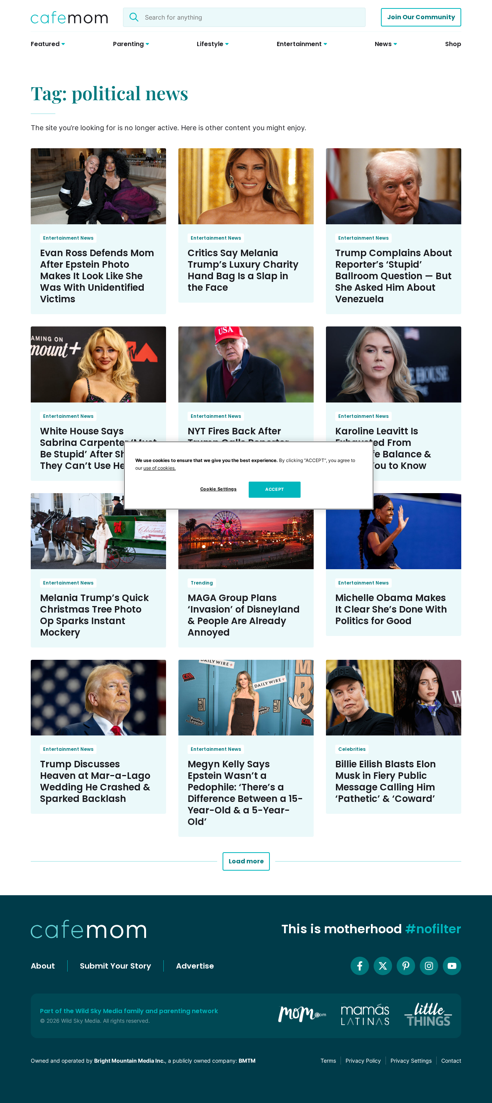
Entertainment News (68, 238)
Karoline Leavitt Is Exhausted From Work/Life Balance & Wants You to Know (383, 448)
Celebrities (352, 749)
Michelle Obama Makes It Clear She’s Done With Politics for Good (391, 609)
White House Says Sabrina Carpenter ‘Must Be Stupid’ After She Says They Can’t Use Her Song (98, 448)
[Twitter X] (383, 966)
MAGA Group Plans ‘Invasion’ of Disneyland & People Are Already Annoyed (244, 615)
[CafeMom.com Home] (69, 17)
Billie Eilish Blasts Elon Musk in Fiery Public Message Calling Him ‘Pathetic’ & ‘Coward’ (385, 781)
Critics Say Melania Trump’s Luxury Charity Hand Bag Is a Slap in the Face (243, 270)
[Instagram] (429, 966)
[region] (249, 475)
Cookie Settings (218, 489)
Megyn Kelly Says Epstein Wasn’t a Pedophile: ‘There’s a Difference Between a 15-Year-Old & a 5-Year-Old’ (245, 793)
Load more (246, 861)
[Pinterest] (406, 966)
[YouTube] (452, 966)
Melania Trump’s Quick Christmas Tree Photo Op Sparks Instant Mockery (94, 615)
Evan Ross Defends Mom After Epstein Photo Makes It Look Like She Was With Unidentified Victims (97, 276)
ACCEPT (274, 489)
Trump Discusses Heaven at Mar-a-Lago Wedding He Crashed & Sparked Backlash (95, 781)
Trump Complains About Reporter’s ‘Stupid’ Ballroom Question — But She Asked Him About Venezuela (393, 276)
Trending (202, 583)
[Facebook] (360, 966)
